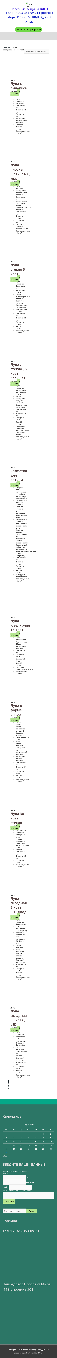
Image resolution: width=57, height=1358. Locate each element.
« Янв (5, 1156)
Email (6, 1187)
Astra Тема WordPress (33, 1353)
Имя (5, 1173)
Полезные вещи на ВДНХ (29, 9)
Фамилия (30, 1182)
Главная (6, 47)
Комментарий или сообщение (17, 1191)
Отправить (9, 1201)
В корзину (15, 92)
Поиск (31, 1211)
